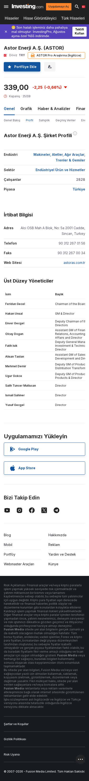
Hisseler (12, 18)
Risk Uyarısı (12, 754)
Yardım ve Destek (62, 554)
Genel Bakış (12, 120)
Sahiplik (44, 120)
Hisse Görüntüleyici (39, 18)
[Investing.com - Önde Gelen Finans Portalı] (27, 6)
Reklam (54, 545)
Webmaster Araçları (19, 564)
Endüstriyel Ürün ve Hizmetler (60, 170)
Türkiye (79, 189)
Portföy (9, 554)
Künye (53, 564)
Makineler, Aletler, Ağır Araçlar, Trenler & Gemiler (59, 157)
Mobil (8, 545)
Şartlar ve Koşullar (16, 724)
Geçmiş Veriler (65, 120)
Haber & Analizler (54, 108)
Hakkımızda (57, 535)
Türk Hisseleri (73, 18)
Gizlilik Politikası (15, 739)
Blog (7, 535)
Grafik (26, 108)
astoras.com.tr (74, 263)
